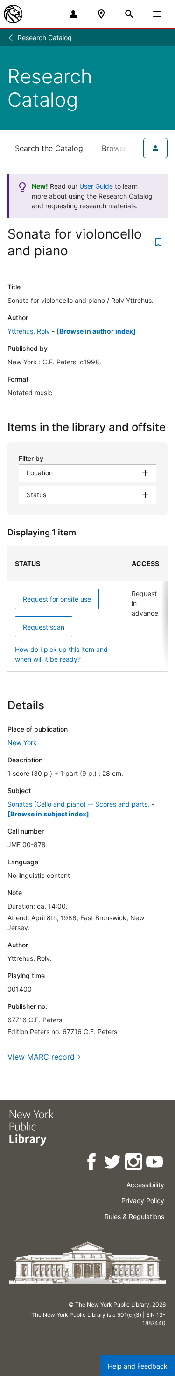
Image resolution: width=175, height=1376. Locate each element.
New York (22, 742)
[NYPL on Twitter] (113, 1163)
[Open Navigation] (157, 14)
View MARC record (41, 1056)
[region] (87, 609)
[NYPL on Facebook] (92, 1163)
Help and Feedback (138, 1366)
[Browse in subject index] (48, 814)
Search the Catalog (49, 148)
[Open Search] (129, 14)
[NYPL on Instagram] (134, 1163)
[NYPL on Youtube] (155, 1163)
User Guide (96, 186)
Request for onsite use (57, 599)
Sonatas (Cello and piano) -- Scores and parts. (78, 804)
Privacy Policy (142, 1201)
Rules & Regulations (134, 1216)
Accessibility (145, 1185)
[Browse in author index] (96, 331)
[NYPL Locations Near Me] (101, 14)
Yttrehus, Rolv (28, 331)
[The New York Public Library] (13, 14)
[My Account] (73, 14)
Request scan (43, 627)
